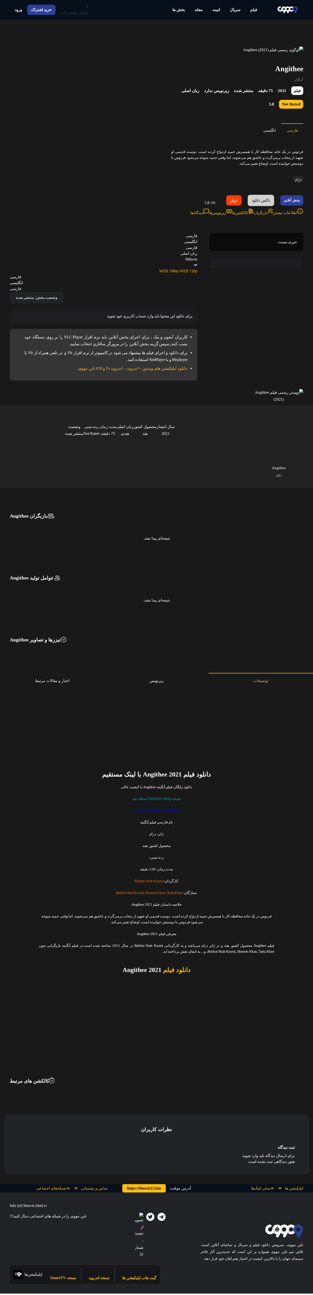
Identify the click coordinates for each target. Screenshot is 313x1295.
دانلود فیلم (176, 969)
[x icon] (150, 1217)
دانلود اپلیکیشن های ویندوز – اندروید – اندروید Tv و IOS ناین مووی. (132, 368)
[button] (266, 1188)
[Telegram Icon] (161, 1217)
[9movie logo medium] (287, 9)
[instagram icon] (139, 1235)
